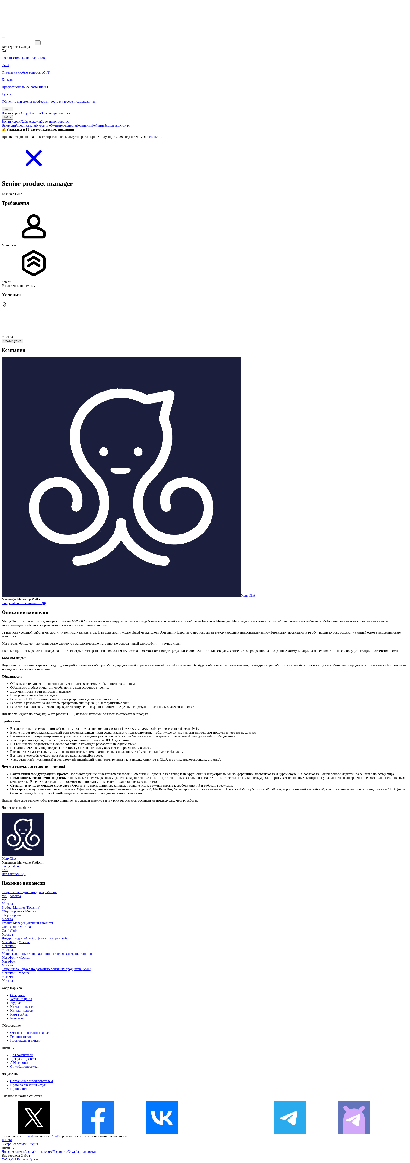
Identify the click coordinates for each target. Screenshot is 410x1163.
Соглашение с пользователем (31, 1081)
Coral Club (9, 927)
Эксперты (70, 125)
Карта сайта (19, 1014)
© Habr (7, 1140)
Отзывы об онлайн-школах (30, 1033)
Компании (84, 125)
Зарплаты (111, 125)
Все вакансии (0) (33, 603)
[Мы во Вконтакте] (162, 1132)
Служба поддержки (24, 1066)
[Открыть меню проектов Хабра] (3, 37)
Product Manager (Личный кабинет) (27, 923)
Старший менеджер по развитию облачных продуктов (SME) (46, 969)
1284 (29, 1136)
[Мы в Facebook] (98, 1132)
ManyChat (248, 595)
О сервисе (17, 995)
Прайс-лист (18, 1089)
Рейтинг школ (20, 1036)
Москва (15, 896)
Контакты (17, 1018)
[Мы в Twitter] (34, 1132)
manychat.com (11, 603)
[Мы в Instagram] (226, 1132)
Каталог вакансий (23, 1006)
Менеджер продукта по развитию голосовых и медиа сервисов (48, 953)
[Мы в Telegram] (290, 1132)
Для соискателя (21, 1055)
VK (4, 896)
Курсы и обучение (49, 125)
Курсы (33, 1159)
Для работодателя (23, 1059)
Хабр (5, 1159)
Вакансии (9, 125)
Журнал (124, 125)
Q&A (13, 1159)
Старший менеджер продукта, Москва (29, 892)
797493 (56, 1136)
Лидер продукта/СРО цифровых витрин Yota (34, 938)
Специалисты (26, 125)
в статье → (154, 137)
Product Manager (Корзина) (21, 907)
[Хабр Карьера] (18, 42)
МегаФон (9, 942)
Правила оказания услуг (28, 1085)
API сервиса (19, 1062)
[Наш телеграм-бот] (354, 1132)
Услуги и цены (21, 999)
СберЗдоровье (12, 911)
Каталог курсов (21, 1010)
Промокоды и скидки (25, 1040)
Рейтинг (98, 125)
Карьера (23, 1159)
